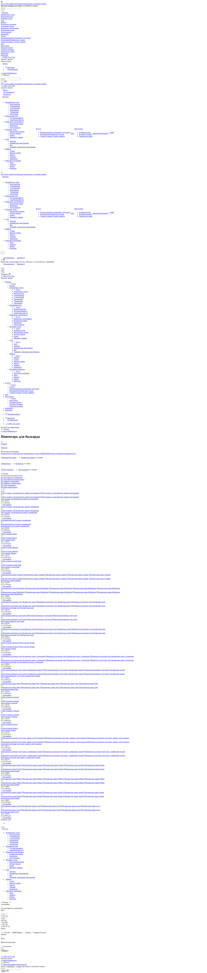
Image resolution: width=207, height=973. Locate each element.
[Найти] (2, 10)
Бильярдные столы (21, 291)
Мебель (16, 358)
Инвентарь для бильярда (23, 319)
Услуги (12, 387)
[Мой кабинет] (2, 256)
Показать (5, 951)
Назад (14, 284)
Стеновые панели (69, 453)
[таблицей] (5, 489)
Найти (4, 971)
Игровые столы (19, 330)
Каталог (12, 286)
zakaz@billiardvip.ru (9, 73)
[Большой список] (3, 491)
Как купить (13, 400)
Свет (15, 344)
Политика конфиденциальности (15, 964)
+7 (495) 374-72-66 (8, 57)
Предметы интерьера (21, 373)
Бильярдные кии (20, 309)
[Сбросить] (2, 948)
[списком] (3, 489)
